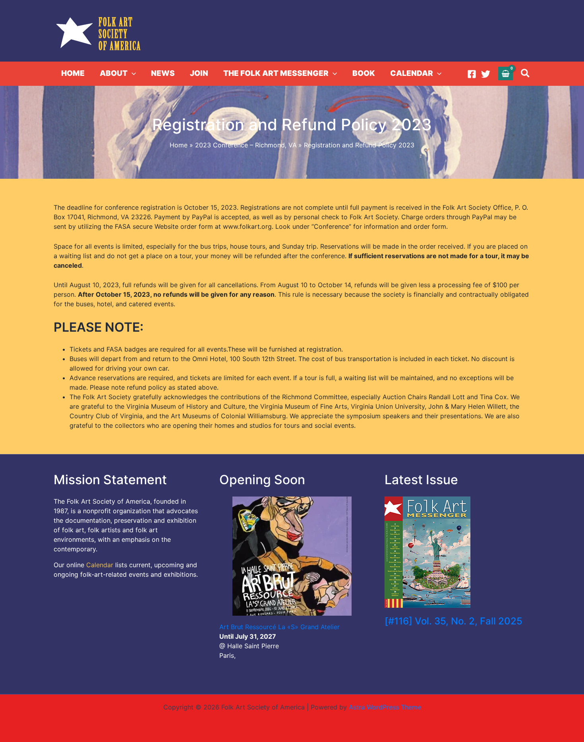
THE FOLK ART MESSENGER (276, 73)
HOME (73, 73)
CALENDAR (411, 73)
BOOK (363, 73)
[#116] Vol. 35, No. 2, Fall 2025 (453, 621)
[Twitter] (485, 74)
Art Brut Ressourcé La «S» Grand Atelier (279, 627)
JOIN (199, 73)
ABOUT (114, 73)
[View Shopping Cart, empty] (505, 73)
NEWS (163, 73)
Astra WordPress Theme (385, 707)
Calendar (99, 565)
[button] (132, 73)
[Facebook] (471, 74)
